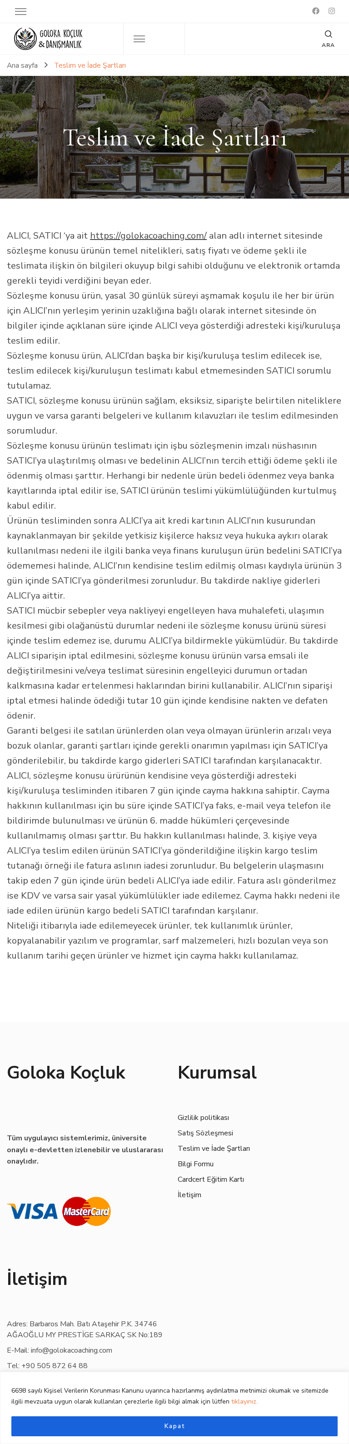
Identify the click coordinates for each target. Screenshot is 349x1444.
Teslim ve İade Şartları (214, 1149)
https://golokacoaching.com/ (148, 236)
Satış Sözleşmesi (205, 1133)
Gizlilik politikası (203, 1118)
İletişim (189, 1195)
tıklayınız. (244, 1401)
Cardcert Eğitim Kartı (211, 1179)
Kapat (175, 1426)
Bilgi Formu (196, 1164)
